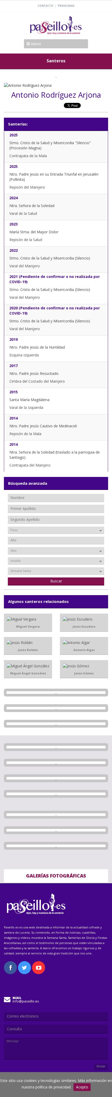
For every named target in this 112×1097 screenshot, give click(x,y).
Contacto (45, 6)
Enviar (101, 1066)
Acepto (82, 1087)
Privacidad (66, 6)
